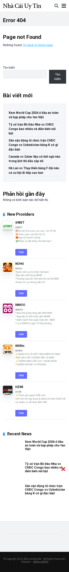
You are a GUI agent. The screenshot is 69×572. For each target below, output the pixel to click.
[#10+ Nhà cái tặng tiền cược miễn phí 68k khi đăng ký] (22, 5)
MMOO (20, 305)
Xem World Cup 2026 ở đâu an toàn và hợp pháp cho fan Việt (33, 115)
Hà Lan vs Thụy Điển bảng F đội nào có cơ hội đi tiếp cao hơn (34, 170)
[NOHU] (7, 271)
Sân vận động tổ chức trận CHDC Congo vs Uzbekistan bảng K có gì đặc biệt (33, 145)
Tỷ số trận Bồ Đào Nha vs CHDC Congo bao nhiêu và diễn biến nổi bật (32, 129)
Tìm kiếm (9, 67)
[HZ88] (7, 394)
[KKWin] (7, 353)
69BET (20, 222)
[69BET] (7, 230)
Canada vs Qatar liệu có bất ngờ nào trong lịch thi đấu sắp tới (34, 159)
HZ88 (19, 387)
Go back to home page (38, 45)
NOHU (19, 264)
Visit (21, 252)
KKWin (19, 346)
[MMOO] (7, 312)
